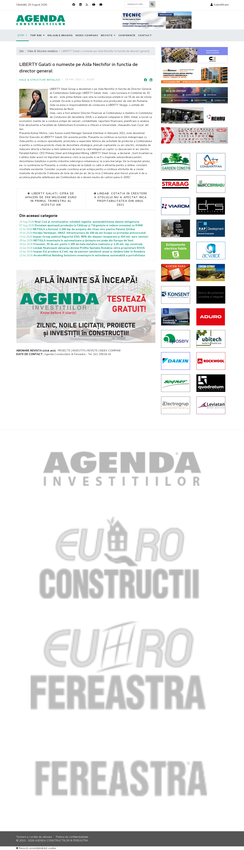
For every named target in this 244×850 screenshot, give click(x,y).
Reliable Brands (60, 35)
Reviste (107, 35)
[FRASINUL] (176, 316)
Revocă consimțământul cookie (37, 848)
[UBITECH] (211, 339)
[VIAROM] (176, 206)
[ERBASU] (211, 184)
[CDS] (211, 295)
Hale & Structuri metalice (39, 79)
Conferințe (127, 35)
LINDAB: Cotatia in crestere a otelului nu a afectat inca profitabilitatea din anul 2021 (120, 199)
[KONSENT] (176, 295)
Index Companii (86, 35)
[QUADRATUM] (211, 383)
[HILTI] (194, 135)
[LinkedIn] (151, 80)
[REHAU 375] (194, 115)
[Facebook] (73, 4)
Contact (145, 35)
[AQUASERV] (176, 339)
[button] (219, 4)
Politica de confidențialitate (72, 837)
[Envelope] (101, 4)
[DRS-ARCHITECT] (211, 206)
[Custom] (87, 4)
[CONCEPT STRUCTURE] (176, 228)
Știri (21, 35)
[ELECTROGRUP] (176, 405)
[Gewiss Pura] (176, 272)
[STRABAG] (176, 183)
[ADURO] (211, 316)
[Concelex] (194, 55)
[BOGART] (176, 383)
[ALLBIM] (194, 95)
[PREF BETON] (194, 75)
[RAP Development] (211, 228)
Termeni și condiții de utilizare (34, 837)
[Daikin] (176, 361)
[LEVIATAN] (211, 405)
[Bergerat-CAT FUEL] (211, 272)
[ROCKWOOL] (211, 361)
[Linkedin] (80, 4)
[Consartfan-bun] (211, 162)
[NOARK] (176, 250)
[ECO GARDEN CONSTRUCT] (176, 162)
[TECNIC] (156, 20)
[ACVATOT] (211, 250)
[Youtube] (93, 4)
